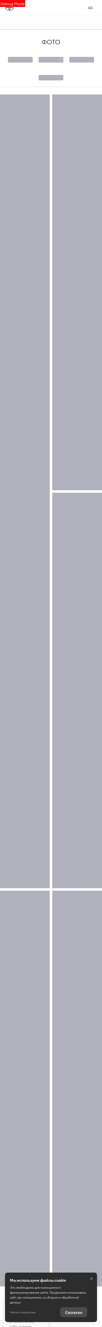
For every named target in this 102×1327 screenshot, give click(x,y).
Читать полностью (23, 1312)
